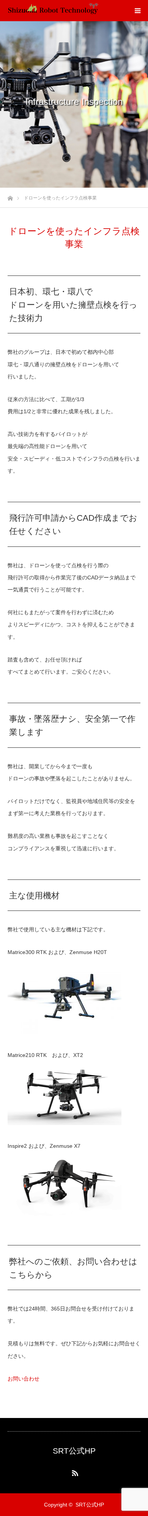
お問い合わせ (23, 1379)
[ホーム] (10, 196)
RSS (74, 1471)
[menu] (137, 10)
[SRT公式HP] (53, 10)
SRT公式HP (74, 1451)
